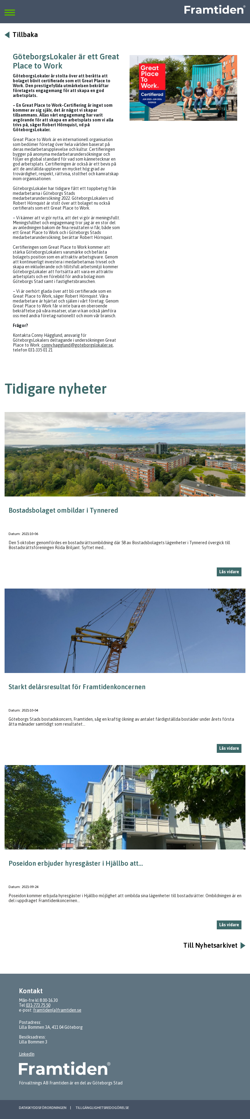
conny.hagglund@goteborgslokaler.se (77, 345)
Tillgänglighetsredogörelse (102, 1108)
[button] (10, 9)
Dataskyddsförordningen (42, 1108)
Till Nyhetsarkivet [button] (210, 945)
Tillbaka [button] (25, 35)
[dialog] (125, 496)
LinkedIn (26, 1054)
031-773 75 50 (38, 1005)
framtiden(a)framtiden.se (57, 1010)
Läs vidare (229, 571)
